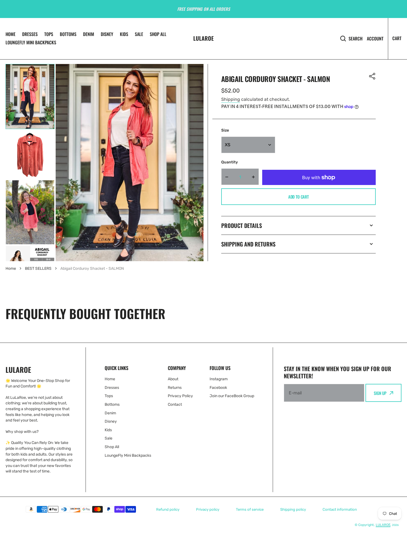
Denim (88, 34)
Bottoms (68, 34)
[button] (372, 76)
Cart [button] (396, 38)
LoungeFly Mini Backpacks (31, 42)
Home (11, 34)
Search (355, 38)
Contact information (340, 509)
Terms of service (250, 509)
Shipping (230, 99)
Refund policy (167, 509)
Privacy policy (207, 509)
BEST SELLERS (38, 268)
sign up (380, 393)
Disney (107, 34)
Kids (124, 34)
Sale (139, 34)
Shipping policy (293, 509)
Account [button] (375, 38)
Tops (48, 34)
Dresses (30, 34)
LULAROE (383, 525)
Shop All (158, 34)
